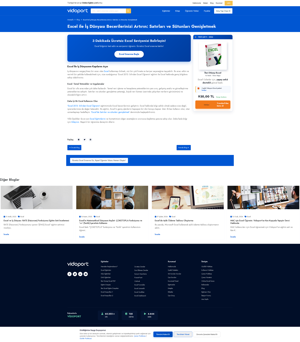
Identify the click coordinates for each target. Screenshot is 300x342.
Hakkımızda (197, 3)
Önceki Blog (75, 147)
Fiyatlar (207, 11)
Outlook (137, 281)
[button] (128, 10)
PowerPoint (138, 277)
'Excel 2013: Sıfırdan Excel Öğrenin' (83, 105)
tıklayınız (75, 122)
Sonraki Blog (182, 147)
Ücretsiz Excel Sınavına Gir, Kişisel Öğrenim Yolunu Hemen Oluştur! (99, 160)
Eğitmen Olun (206, 292)
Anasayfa (70, 20)
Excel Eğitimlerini (98, 118)
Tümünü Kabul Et (163, 334)
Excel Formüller (139, 285)
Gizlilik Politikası (206, 266)
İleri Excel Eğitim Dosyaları (110, 288)
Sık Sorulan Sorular (174, 274)
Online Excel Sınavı (207, 281)
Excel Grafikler (139, 292)
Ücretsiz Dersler (139, 266)
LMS (228, 3)
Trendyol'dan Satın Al (223, 104)
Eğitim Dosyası (106, 285)
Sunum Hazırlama (140, 274)
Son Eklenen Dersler (141, 270)
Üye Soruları (172, 277)
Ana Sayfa (204, 299)
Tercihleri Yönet (183, 334)
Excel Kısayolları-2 (107, 295)
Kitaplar (170, 288)
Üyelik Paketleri (173, 270)
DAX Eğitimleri (106, 277)
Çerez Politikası (206, 274)
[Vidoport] (77, 10)
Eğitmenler (171, 285)
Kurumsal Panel (173, 281)
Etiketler (170, 292)
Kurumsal (219, 3)
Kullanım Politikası (207, 270)
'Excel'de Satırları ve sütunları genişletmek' (110, 112)
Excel (106, 71)
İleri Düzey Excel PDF (108, 281)
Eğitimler (166, 11)
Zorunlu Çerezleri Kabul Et (206, 334)
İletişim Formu (206, 295)
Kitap (177, 11)
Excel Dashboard (140, 296)
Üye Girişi (171, 295)
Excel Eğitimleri (106, 270)
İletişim (205, 3)
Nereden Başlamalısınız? (109, 266)
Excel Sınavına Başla (129, 54)
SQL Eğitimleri (106, 274)
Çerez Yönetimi (206, 277)
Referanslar (205, 285)
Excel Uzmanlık (139, 288)
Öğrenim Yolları (192, 11)
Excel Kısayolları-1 (107, 292)
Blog (212, 3)
